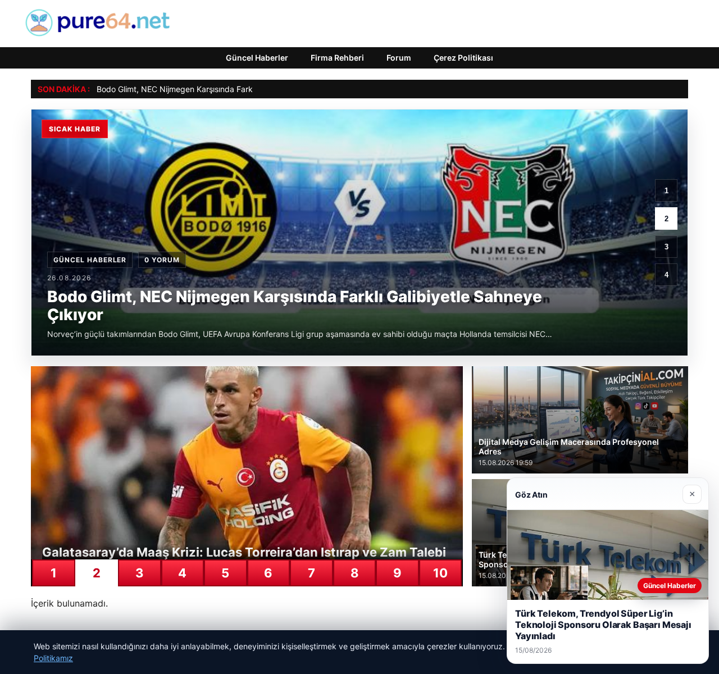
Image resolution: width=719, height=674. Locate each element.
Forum (398, 57)
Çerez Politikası (463, 57)
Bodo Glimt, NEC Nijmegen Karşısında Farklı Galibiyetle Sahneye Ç (218, 89)
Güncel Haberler (257, 57)
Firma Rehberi (337, 57)
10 (440, 573)
